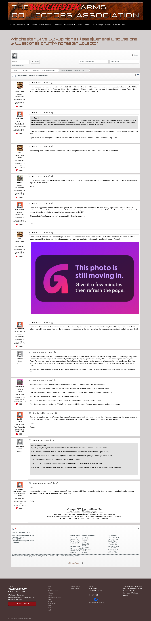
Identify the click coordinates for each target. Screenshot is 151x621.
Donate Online (22, 603)
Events (57, 24)
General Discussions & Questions (44, 70)
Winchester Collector (26, 618)
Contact (116, 24)
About (34, 24)
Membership (22, 24)
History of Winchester (54, 597)
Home (12, 24)
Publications (44, 24)
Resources (69, 24)
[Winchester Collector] (75, 11)
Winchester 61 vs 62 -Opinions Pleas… (73, 70)
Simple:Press (74, 563)
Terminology (97, 24)
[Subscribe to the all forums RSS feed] (13, 529)
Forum (87, 24)
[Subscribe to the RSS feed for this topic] (138, 75)
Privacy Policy (75, 586)
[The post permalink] (49, 83)
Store (79, 24)
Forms (108, 24)
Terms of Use (75, 589)
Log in (125, 24)
